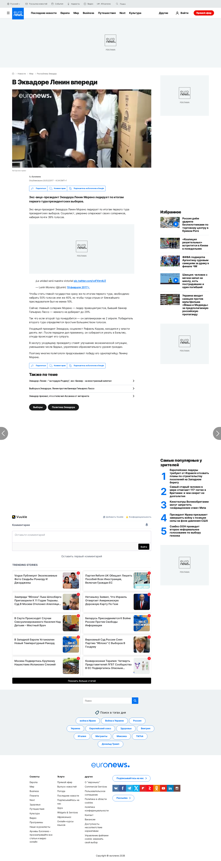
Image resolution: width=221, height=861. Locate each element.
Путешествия (107, 13)
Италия (82, 736)
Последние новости (44, 13)
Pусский (14, 4)
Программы (36, 822)
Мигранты (101, 736)
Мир (76, 13)
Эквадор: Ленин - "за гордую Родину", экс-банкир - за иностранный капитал (70, 380)
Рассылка (121, 797)
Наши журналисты (40, 826)
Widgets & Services (67, 812)
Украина (75, 728)
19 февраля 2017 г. (78, 287)
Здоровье (126, 728)
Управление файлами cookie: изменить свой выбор (96, 839)
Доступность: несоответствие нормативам (93, 827)
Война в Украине (114, 720)
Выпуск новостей (67, 786)
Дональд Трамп (110, 744)
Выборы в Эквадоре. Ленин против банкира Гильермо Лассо (61, 388)
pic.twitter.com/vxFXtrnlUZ (90, 280)
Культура (135, 13)
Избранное (170, 212)
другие (89, 776)
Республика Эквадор (47, 74)
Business (88, 13)
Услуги (61, 776)
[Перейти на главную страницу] (18, 13)
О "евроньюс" (92, 782)
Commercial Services (96, 786)
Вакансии (90, 819)
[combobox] (133, 3)
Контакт (89, 814)
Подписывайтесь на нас (130, 778)
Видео (33, 817)
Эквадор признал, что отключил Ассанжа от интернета (59, 396)
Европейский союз (100, 728)
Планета (34, 795)
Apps (60, 808)
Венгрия (145, 728)
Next (122, 13)
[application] (81, 128)
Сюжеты (34, 776)
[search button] (117, 3)
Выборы (38, 407)
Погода (61, 791)
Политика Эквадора (63, 407)
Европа (65, 13)
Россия (137, 720)
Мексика (122, 736)
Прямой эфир (203, 12)
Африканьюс (64, 816)
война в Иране (88, 720)
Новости (22, 74)
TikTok (139, 736)
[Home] (13, 73)
